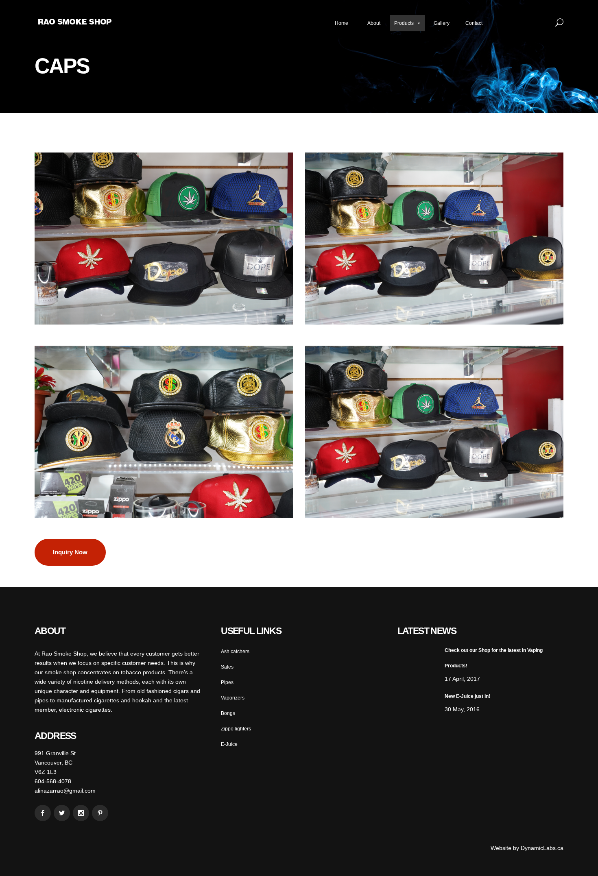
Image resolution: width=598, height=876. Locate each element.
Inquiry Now (70, 552)
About (373, 23)
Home (341, 23)
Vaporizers (232, 698)
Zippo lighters (236, 729)
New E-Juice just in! (467, 696)
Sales (227, 667)
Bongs (228, 713)
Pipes (227, 682)
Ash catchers (235, 651)
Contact (473, 23)
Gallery (442, 23)
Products (404, 23)
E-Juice (229, 744)
